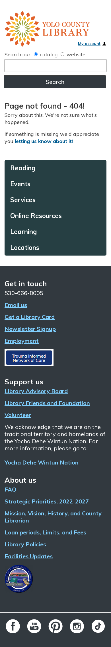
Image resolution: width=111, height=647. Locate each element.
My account (89, 44)
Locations (19, 247)
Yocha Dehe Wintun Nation (42, 462)
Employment (22, 340)
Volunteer (18, 414)
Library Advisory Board (36, 391)
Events (16, 183)
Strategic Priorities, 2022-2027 (47, 501)
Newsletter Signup (30, 328)
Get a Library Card (30, 316)
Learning (19, 231)
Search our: (18, 54)
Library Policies (25, 544)
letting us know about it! (44, 141)
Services (18, 199)
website (75, 54)
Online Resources (27, 215)
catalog (48, 54)
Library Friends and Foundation (47, 403)
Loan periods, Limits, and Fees (45, 532)
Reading (18, 168)
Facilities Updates (29, 556)
